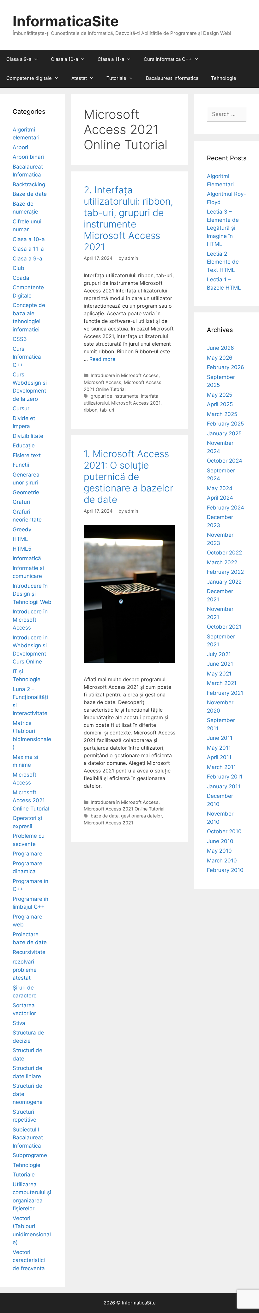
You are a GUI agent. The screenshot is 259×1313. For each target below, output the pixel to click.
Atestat (79, 78)
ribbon (90, 410)
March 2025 (222, 414)
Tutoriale (116, 78)
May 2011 (219, 748)
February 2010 (225, 870)
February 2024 (225, 507)
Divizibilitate (28, 436)
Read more (102, 359)
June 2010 (220, 841)
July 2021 (219, 654)
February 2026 (225, 367)
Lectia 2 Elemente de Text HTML (223, 262)
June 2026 (220, 348)
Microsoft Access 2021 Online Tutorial (124, 808)
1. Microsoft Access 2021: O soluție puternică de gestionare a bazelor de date (128, 476)
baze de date (104, 815)
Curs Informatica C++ (168, 59)
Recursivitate (29, 952)
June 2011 (219, 738)
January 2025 (224, 433)
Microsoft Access (102, 382)
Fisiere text (27, 455)
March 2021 (222, 683)
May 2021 (219, 673)
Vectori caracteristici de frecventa (29, 1260)
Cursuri (22, 408)
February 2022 (225, 572)
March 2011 (221, 767)
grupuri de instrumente (114, 396)
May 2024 (219, 488)
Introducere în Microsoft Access (125, 375)
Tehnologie (223, 78)
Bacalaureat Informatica (172, 78)
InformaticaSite (66, 21)
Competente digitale (29, 78)
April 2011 (219, 757)
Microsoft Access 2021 (135, 403)
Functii (21, 465)
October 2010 (224, 831)
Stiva (19, 1023)
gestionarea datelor (141, 815)
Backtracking (29, 184)
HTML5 (22, 549)
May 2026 (219, 358)
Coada (21, 278)
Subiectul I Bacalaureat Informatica (28, 1137)
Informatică (27, 558)
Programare (27, 853)
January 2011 (223, 786)
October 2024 (224, 461)
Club (18, 268)
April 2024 (220, 498)
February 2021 (225, 693)
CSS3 (20, 339)
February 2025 (225, 423)
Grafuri (21, 502)
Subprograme (30, 1155)
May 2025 (219, 395)
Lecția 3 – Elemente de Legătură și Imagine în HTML (223, 227)
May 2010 (219, 851)
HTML (20, 539)
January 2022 (224, 582)
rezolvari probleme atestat (25, 969)
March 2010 (222, 860)
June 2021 (220, 664)
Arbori (20, 147)
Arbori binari (28, 157)
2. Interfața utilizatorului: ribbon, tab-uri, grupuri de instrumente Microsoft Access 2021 (128, 218)
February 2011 (225, 776)
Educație (24, 445)
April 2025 (220, 404)
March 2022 (222, 562)
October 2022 (224, 552)
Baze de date (30, 194)
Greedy (22, 529)
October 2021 (224, 627)
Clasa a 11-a (111, 59)
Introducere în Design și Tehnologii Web (32, 594)
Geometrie (26, 492)
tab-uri (107, 410)
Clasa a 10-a (64, 59)
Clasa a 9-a (18, 59)
